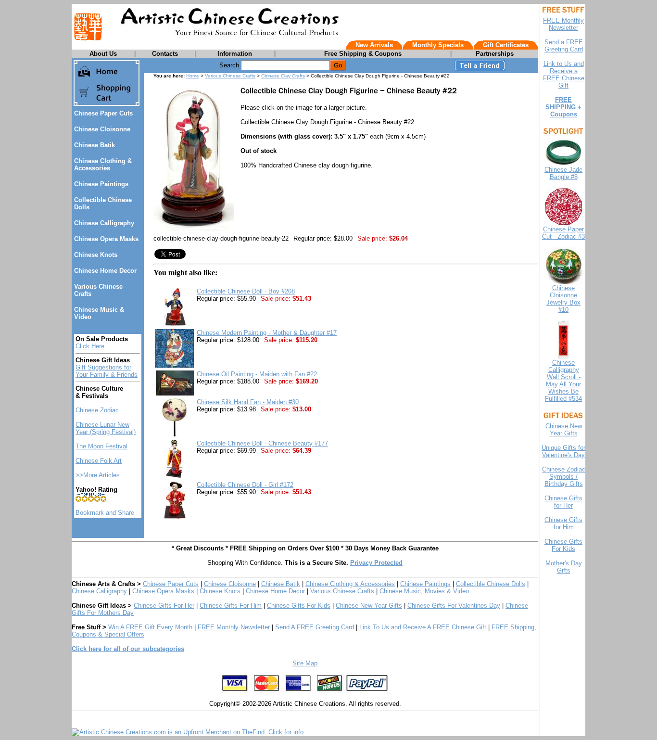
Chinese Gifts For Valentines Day (453, 605)
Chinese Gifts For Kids (298, 605)
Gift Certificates (506, 45)
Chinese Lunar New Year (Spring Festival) (106, 428)
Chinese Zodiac (97, 410)
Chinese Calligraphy (104, 223)
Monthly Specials (438, 45)
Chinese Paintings (101, 184)
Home (192, 75)
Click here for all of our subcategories (128, 648)
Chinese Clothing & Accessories (103, 164)
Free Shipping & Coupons (363, 53)
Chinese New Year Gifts (369, 605)
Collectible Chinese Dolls (490, 583)
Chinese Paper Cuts (103, 113)
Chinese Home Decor (105, 270)
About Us (103, 53)
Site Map (304, 663)
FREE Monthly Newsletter (234, 627)
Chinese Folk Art (99, 460)
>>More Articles (98, 475)
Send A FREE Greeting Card (314, 627)
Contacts (165, 53)
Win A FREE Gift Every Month (150, 627)
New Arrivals (374, 45)
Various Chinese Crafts (230, 75)
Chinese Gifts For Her (164, 605)
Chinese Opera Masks (106, 238)
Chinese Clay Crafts (283, 75)
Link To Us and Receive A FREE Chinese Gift (422, 627)
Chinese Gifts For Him (231, 605)
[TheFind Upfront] (188, 732)
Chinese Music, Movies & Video (424, 591)
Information (234, 53)
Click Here (90, 346)
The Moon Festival (101, 446)
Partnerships (495, 53)
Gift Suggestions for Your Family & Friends (107, 371)
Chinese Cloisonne (102, 129)
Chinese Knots (95, 254)
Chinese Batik (94, 145)
